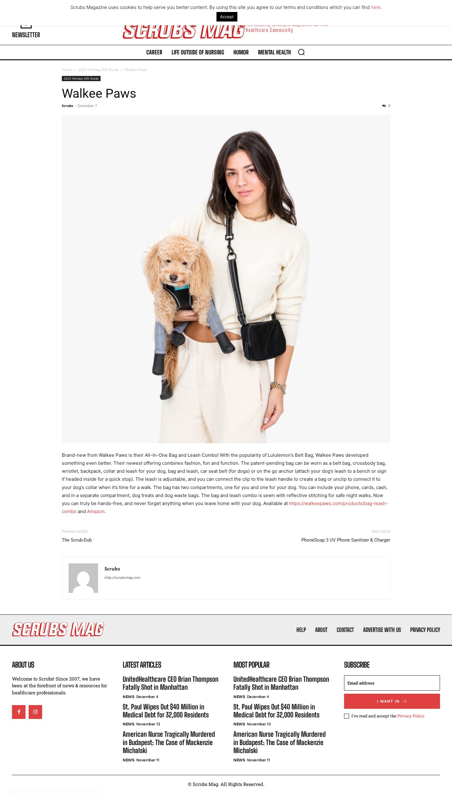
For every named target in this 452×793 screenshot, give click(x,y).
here (376, 7)
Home (67, 69)
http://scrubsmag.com (123, 577)
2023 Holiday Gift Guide (98, 69)
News (128, 696)
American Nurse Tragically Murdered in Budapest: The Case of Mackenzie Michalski (169, 742)
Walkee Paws (99, 93)
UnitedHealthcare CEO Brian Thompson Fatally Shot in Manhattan (170, 683)
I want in (388, 701)
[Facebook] (19, 712)
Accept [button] (227, 16)
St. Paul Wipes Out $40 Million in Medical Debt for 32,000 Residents (166, 711)
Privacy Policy (410, 716)
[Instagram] (35, 712)
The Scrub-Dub (77, 540)
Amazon (96, 511)
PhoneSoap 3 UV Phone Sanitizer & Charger (345, 540)
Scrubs (67, 105)
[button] (301, 52)
